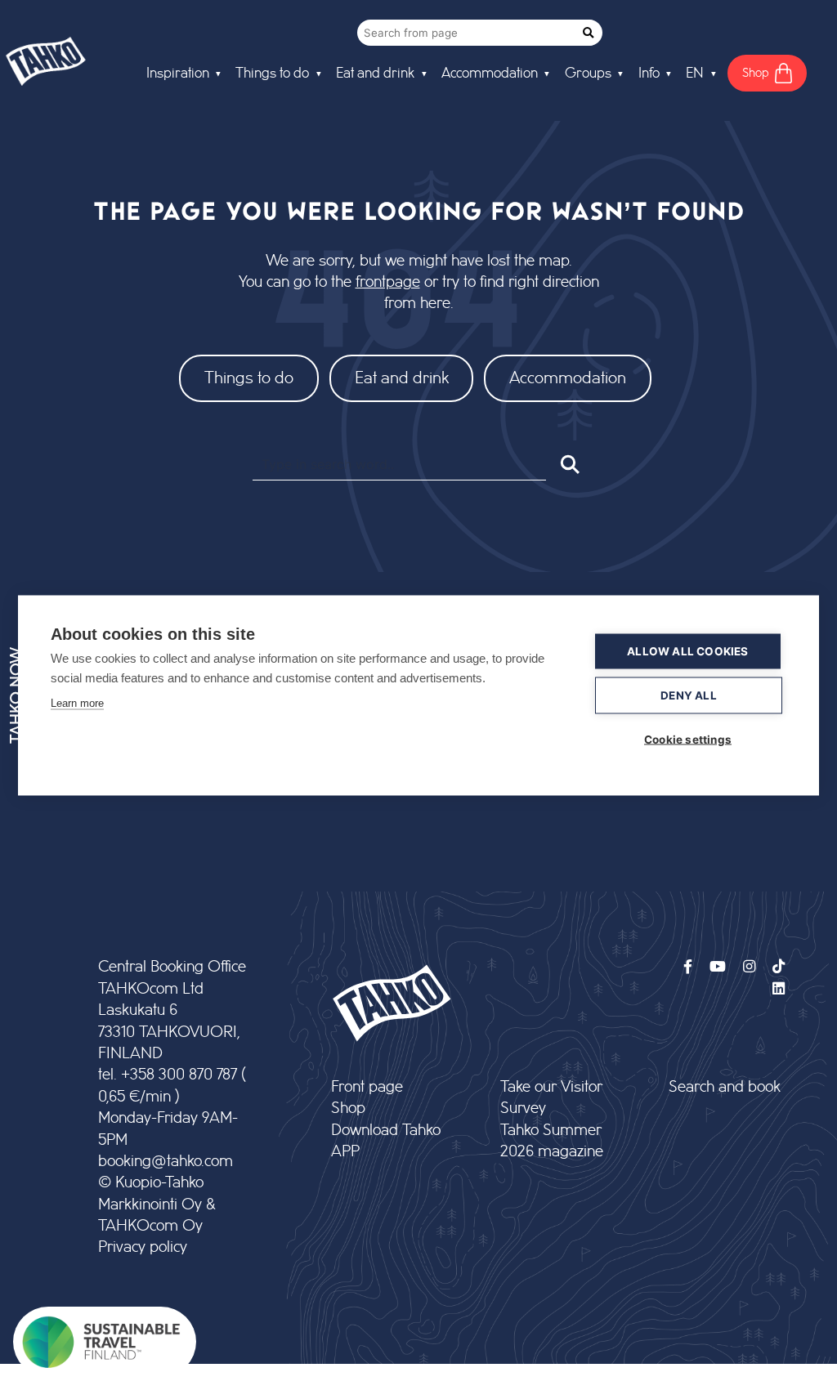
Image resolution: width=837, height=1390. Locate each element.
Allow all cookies (687, 650)
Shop (348, 1108)
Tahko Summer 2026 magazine (551, 1141)
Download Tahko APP (386, 1141)
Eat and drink (402, 378)
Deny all (688, 694)
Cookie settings (688, 738)
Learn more (77, 702)
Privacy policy (142, 1247)
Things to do (248, 378)
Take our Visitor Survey (551, 1097)
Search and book (725, 1087)
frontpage (388, 282)
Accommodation (567, 378)
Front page (367, 1087)
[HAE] (568, 464)
